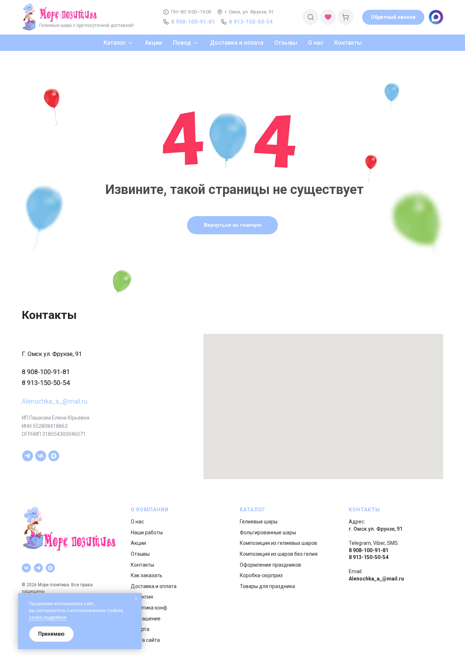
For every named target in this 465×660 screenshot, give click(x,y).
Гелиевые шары (259, 522)
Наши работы (147, 532)
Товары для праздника (267, 586)
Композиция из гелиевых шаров (278, 543)
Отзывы (140, 554)
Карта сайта (145, 640)
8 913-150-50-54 (46, 382)
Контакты (142, 565)
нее (62, 617)
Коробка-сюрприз (261, 575)
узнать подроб (44, 617)
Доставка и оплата (154, 586)
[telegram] (27, 455)
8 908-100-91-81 (46, 372)
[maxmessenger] (53, 455)
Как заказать (146, 575)
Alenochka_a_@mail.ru (55, 401)
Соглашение (146, 618)
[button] (393, 17)
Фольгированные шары (268, 532)
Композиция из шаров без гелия (279, 554)
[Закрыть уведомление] (136, 598)
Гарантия (142, 597)
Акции (138, 543)
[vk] (40, 455)
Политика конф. (149, 608)
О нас (137, 522)
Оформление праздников (270, 565)
